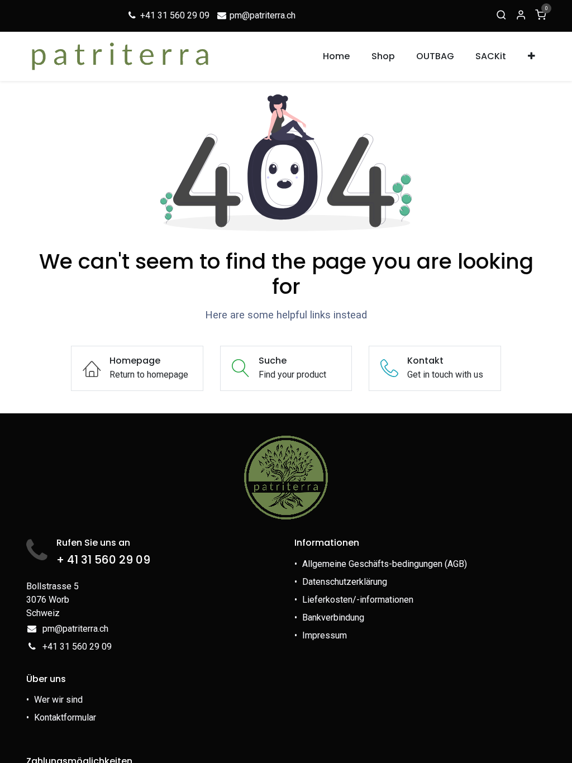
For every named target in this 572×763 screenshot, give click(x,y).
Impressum (324, 635)
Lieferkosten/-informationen (357, 599)
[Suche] (501, 15)
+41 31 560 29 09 (173, 15)
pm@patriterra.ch (261, 15)
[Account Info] (521, 15)
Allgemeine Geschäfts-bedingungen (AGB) (384, 564)
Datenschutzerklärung (344, 581)
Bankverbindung (333, 617)
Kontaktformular (66, 717)
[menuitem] (337, 56)
